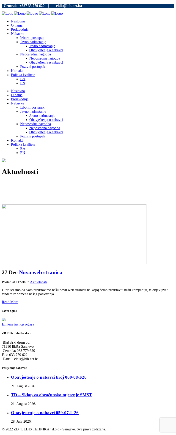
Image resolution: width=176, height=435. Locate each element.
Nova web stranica (40, 272)
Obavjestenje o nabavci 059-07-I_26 (45, 412)
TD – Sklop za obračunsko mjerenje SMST (51, 394)
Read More (10, 302)
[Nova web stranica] (74, 263)
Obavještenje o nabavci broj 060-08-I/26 (49, 377)
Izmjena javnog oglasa (18, 324)
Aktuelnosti (38, 282)
